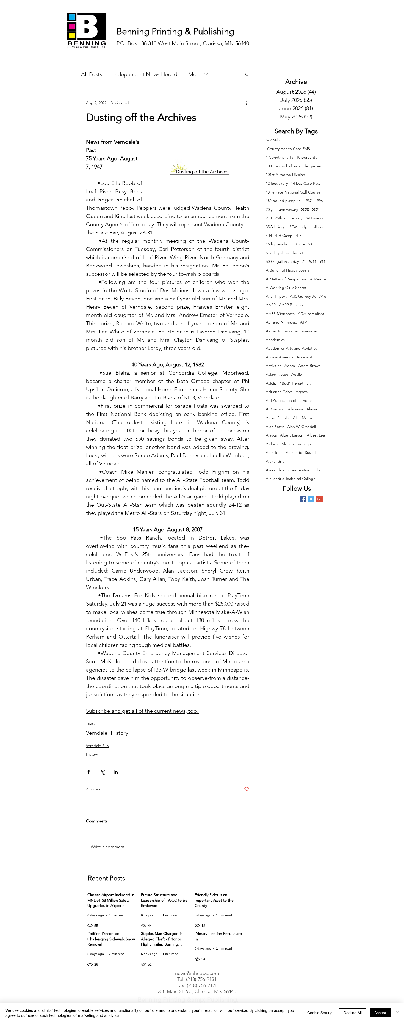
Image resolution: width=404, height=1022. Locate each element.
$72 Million (275, 139)
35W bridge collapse (307, 226)
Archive (296, 81)
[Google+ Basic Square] (319, 499)
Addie (296, 374)
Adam (289, 365)
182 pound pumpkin (283, 200)
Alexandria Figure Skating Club (293, 470)
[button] (247, 74)
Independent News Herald (145, 74)
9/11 (312, 261)
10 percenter (308, 157)
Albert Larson (291, 435)
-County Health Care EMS (288, 148)
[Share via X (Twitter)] (102, 772)
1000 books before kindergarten (293, 166)
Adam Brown (309, 365)
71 (304, 261)
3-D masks (314, 218)
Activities (273, 365)
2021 (316, 209)
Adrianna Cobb (279, 391)
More (194, 74)
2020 (305, 209)
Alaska (271, 435)
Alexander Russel (301, 452)
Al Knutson (275, 409)
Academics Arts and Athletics (291, 348)
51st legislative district (284, 252)
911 (322, 261)
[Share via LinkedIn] (115, 772)
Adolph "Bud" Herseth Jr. (288, 383)
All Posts (91, 74)
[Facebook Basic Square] (303, 499)
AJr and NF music (281, 322)
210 (269, 218)
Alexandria (275, 461)
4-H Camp (284, 235)
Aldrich (272, 443)
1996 (319, 200)
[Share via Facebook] (88, 772)
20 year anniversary (282, 209)
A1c (322, 296)
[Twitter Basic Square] (311, 499)
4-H (269, 235)
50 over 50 (303, 244)
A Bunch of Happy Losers (287, 270)
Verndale (96, 733)
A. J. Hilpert (276, 296)
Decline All (353, 1012)
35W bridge (276, 226)
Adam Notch (277, 374)
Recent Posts (106, 878)
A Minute (318, 279)
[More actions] (246, 103)
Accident (304, 357)
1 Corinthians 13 (279, 157)
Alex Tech (274, 452)
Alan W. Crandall (301, 426)
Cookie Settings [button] (320, 1012)
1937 (308, 200)
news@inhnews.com (197, 973)
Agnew (302, 391)
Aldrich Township (296, 443)
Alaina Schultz (278, 417)
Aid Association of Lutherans (290, 400)
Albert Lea (316, 435)
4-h (298, 235)
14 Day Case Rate (306, 183)
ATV (303, 322)
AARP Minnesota (280, 313)
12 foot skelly (277, 183)
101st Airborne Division (285, 174)
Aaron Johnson (279, 330)
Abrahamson (306, 330)
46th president (278, 244)
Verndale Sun (97, 745)
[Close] (397, 1013)
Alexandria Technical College (291, 478)
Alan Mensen (304, 417)
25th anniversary (288, 218)
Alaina (311, 409)
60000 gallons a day (282, 261)
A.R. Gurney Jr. (303, 296)
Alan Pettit (275, 426)
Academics (275, 339)
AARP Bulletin (291, 304)
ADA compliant (311, 313)
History (119, 733)
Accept (380, 1012)
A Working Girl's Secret (286, 287)
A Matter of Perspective (286, 279)
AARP (271, 304)
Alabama (295, 409)
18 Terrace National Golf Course (293, 192)
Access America (279, 357)
